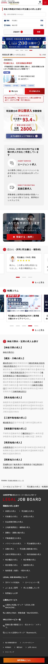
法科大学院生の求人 (13, 554)
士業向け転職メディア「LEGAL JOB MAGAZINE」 (19, 606)
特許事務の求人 (29, 560)
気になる (14, 91)
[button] (3, 42)
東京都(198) (19, 468)
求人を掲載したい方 (31, 588)
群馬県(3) (27, 464)
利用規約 (8, 647)
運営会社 (19, 647)
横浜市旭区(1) (22, 376)
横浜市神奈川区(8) (37, 363)
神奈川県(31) (8, 352)
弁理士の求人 (28, 516)
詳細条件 (16, 32)
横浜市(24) (7, 363)
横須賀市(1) (8, 423)
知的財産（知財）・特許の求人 (17, 571)
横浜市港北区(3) (17, 372)
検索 (38, 32)
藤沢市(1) (26, 433)
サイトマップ (9, 652)
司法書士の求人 (28, 511)
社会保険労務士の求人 (14, 522)
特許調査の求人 (11, 565)
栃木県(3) (18, 464)
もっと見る (39, 282)
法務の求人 (9, 549)
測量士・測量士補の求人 (15, 533)
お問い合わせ (32, 647)
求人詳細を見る (34, 91)
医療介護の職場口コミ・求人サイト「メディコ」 (23, 626)
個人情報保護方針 (11, 642)
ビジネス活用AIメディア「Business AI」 (21, 633)
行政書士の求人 (11, 516)
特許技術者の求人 (34, 554)
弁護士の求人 (10, 511)
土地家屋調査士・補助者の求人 (17, 527)
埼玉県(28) (37, 464)
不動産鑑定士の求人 (13, 538)
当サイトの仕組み (12, 582)
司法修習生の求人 (34, 543)
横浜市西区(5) (10, 366)
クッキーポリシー (28, 642)
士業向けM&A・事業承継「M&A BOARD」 (22, 613)
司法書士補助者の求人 (29, 549)
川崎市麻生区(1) (19, 391)
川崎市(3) (38, 382)
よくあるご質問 (11, 588)
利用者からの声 (11, 593)
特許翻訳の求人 (11, 560)
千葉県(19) (7, 468)
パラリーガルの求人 (13, 543)
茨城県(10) (7, 464)
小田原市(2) (8, 447)
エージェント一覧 (32, 582)
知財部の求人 (28, 565)
